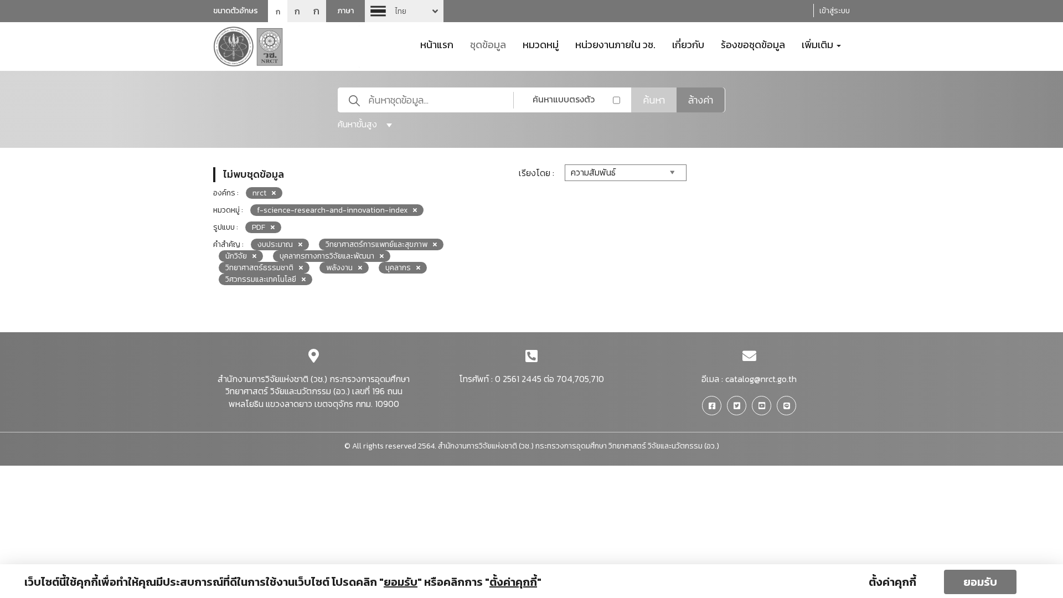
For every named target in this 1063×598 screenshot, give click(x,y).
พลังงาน (339, 268)
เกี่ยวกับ (688, 43)
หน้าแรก (436, 43)
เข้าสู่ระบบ (834, 11)
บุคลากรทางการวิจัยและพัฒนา (327, 256)
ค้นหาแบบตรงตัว (564, 99)
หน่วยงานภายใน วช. (615, 43)
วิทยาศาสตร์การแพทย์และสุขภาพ (376, 244)
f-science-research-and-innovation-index (332, 210)
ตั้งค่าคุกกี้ (892, 582)
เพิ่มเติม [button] (818, 43)
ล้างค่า (700, 99)
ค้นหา (654, 99)
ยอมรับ (980, 582)
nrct (259, 193)
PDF (258, 227)
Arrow (404, 11)
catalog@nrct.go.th (761, 378)
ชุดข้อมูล (488, 43)
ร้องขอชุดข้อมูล (753, 43)
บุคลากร (398, 268)
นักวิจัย (236, 256)
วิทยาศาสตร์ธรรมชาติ (259, 268)
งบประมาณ (275, 244)
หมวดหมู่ (541, 43)
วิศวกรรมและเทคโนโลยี (260, 279)
